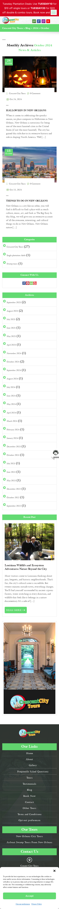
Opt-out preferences (23, 904)
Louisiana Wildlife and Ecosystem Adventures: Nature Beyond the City (26, 567)
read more (13, 610)
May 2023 (11, 480)
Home (29, 753)
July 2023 (11, 463)
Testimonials (29, 783)
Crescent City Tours (17, 93)
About (29, 759)
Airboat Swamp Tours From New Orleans (29, 842)
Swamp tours (12, 263)
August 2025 (12, 311)
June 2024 (11, 395)
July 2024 (11, 387)
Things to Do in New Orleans (27, 200)
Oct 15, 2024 (16, 189)
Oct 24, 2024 (16, 99)
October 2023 (13, 455)
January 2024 (12, 438)
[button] (54, 870)
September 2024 (14, 370)
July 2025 (11, 319)
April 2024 (11, 412)
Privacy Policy (36, 904)
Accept (30, 895)
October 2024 (13, 361)
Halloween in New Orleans (26, 110)
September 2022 (14, 505)
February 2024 (13, 429)
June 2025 (11, 327)
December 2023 (14, 446)
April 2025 (11, 344)
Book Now (29, 795)
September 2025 (14, 302)
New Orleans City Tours (29, 836)
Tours (29, 777)
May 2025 (11, 336)
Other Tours (29, 808)
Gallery (33, 765)
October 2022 (13, 497)
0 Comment (35, 93)
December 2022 (14, 489)
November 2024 (14, 353)
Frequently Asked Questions (33, 771)
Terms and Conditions (30, 814)
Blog (29, 789)
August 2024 (12, 378)
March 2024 (12, 421)
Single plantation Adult (16, 255)
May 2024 (11, 404)
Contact (29, 802)
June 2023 (11, 472)
